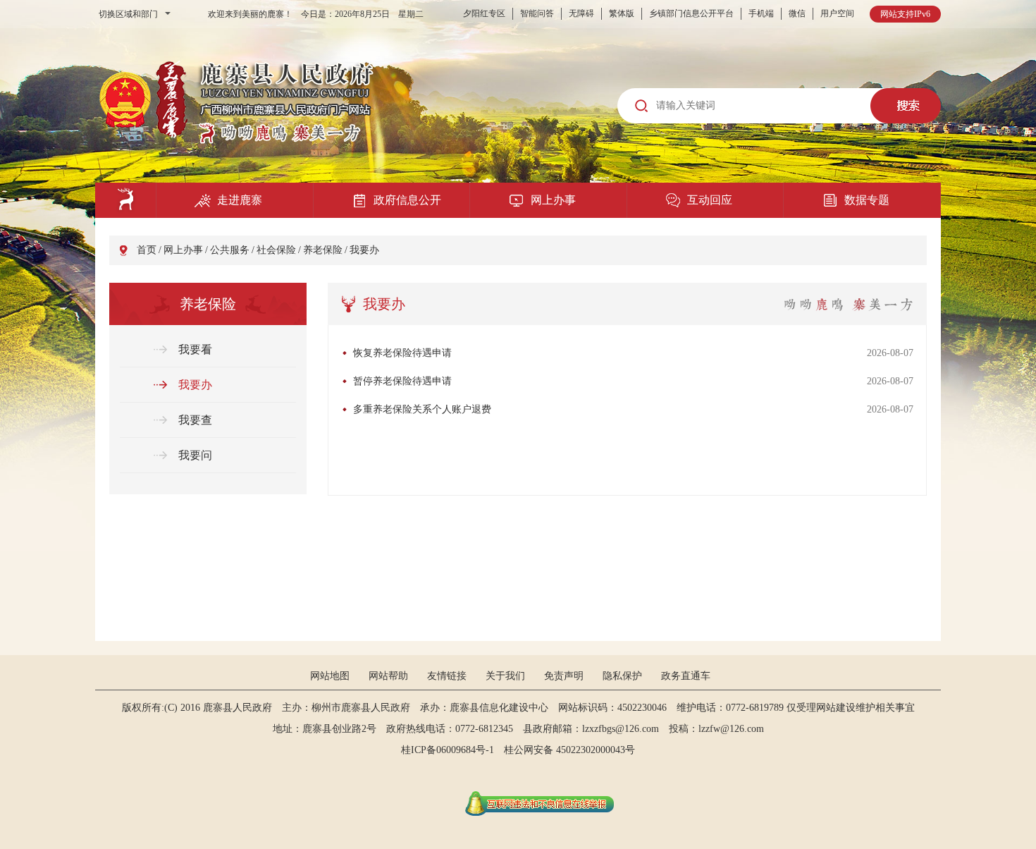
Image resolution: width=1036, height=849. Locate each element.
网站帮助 (388, 676)
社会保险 (276, 250)
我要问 (195, 455)
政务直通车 (685, 676)
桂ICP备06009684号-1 (447, 750)
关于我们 (505, 676)
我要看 (195, 349)
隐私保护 (622, 676)
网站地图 (330, 676)
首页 (146, 250)
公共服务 (229, 250)
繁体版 (621, 13)
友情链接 (447, 676)
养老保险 (323, 250)
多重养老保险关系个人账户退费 (422, 409)
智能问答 (537, 13)
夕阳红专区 (484, 13)
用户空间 (837, 13)
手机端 (761, 13)
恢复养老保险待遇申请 (402, 353)
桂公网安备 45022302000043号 (574, 750)
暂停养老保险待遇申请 (402, 381)
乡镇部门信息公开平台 (691, 13)
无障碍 (581, 13)
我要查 (195, 420)
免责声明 (564, 676)
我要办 (364, 250)
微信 (797, 13)
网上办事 (183, 250)
